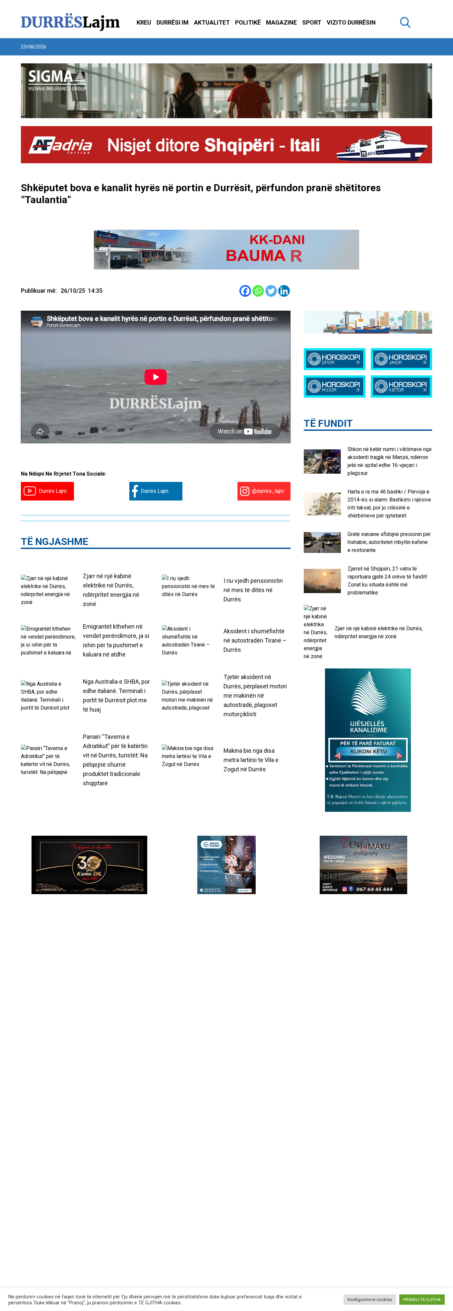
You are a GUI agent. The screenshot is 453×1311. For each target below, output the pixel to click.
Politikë (248, 22)
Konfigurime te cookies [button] (370, 1299)
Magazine (281, 22)
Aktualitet (212, 22)
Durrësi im (173, 22)
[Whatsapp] (258, 291)
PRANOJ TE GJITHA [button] (422, 1299)
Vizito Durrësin (351, 22)
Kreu (144, 22)
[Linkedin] (284, 291)
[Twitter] (271, 291)
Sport (311, 22)
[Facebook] (245, 291)
